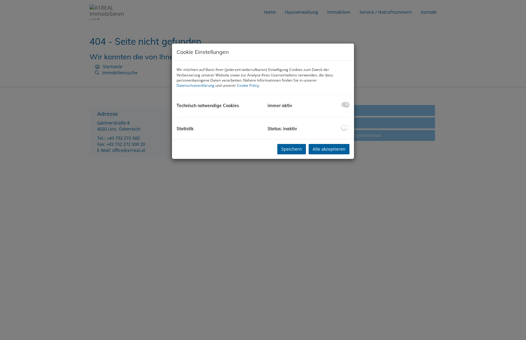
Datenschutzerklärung (195, 85)
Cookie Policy (248, 85)
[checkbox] (345, 104)
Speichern (291, 149)
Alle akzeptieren (329, 149)
